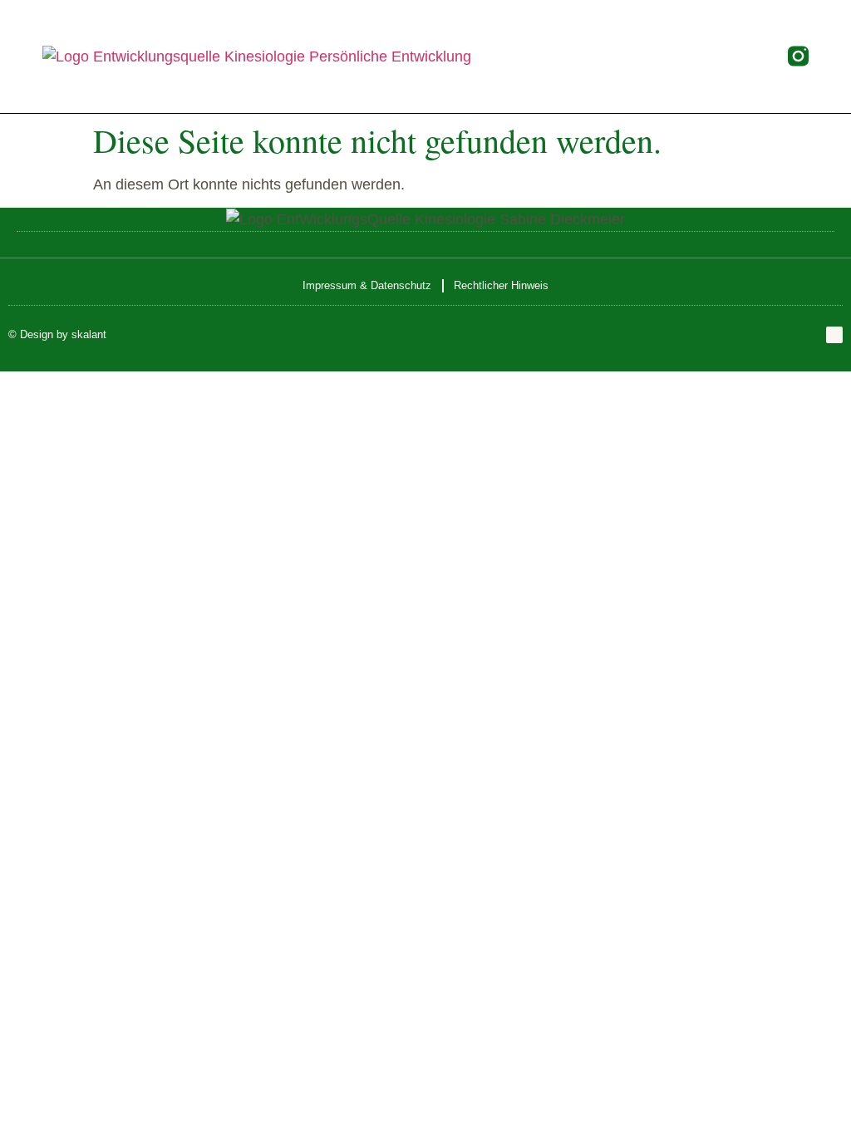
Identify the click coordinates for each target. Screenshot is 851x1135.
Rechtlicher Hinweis (501, 285)
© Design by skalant (57, 334)
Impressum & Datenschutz (367, 285)
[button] (625, 56)
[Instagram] (834, 335)
